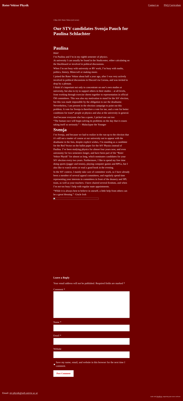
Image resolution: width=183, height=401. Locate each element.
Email (57, 335)
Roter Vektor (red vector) (70, 20)
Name (57, 322)
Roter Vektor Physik (15, 5)
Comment (59, 289)
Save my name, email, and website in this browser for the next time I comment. (90, 364)
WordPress (159, 396)
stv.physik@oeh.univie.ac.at (24, 393)
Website (57, 349)
